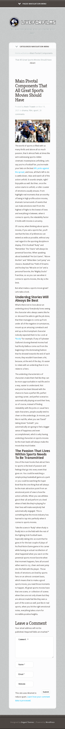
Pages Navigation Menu (34, 4)
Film (30, 110)
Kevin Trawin (29, 107)
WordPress (50, 722)
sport (35, 110)
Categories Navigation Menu (34, 47)
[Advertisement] (40, 69)
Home (17, 53)
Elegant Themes (27, 722)
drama (25, 53)
